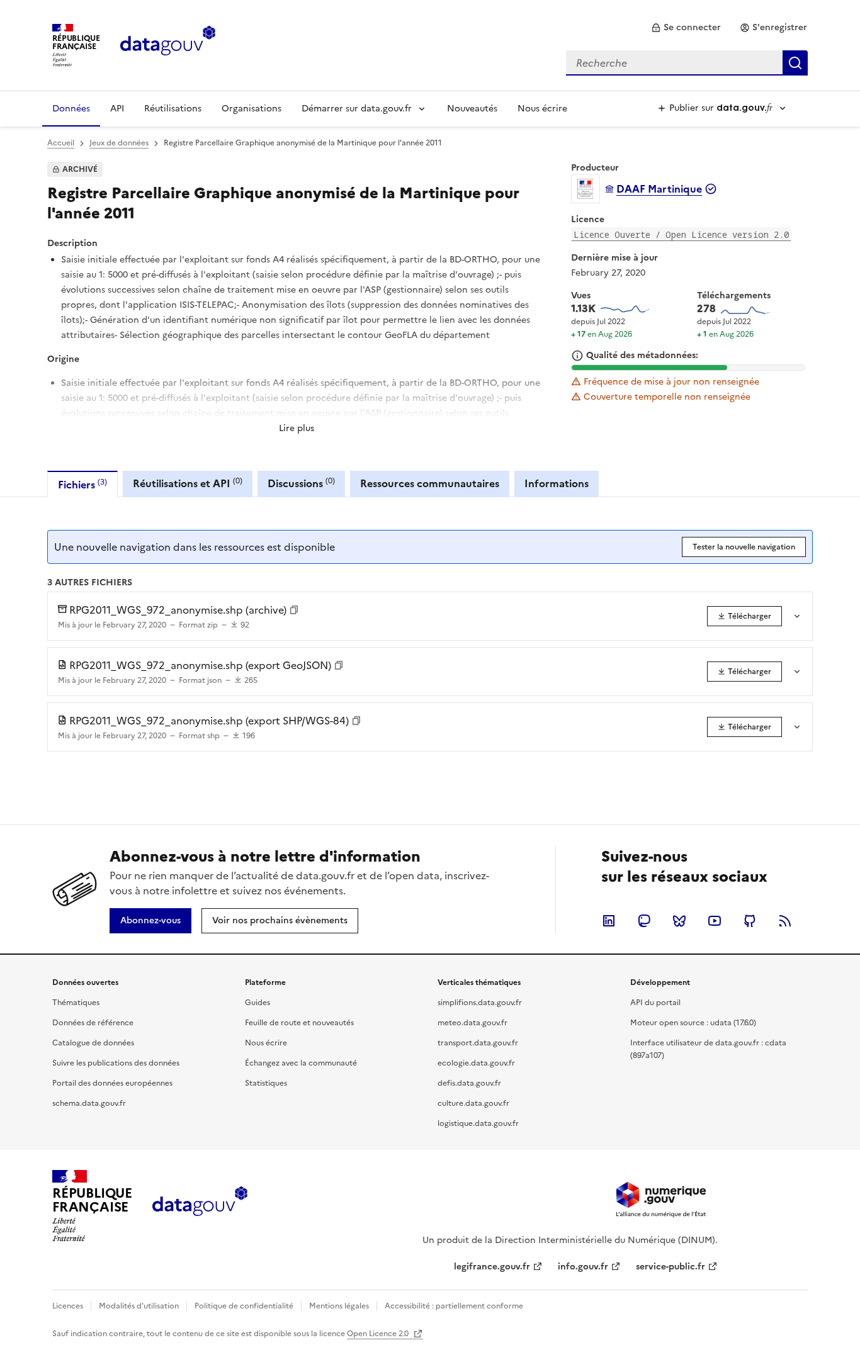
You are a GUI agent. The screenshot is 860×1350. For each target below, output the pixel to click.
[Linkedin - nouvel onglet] (608, 920)
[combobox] (687, 63)
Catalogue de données (93, 1043)
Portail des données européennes (112, 1083)
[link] (686, 27)
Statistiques (266, 1083)
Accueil (60, 143)
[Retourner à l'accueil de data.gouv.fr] (167, 44)
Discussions (301, 483)
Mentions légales (339, 1306)
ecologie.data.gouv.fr (476, 1063)
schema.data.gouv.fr (89, 1103)
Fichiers (82, 484)
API (117, 108)
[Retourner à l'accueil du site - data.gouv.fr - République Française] (199, 1206)
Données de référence (92, 1022)
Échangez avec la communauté (301, 1063)
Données (71, 108)
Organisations (251, 108)
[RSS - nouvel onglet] (785, 920)
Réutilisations (172, 108)
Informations (556, 483)
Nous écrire (542, 108)
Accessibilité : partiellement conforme (454, 1306)
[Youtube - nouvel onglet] (714, 920)
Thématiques (75, 1002)
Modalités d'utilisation (139, 1306)
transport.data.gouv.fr (478, 1043)
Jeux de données (119, 143)
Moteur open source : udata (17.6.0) (693, 1022)
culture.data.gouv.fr (473, 1103)
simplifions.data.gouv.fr (480, 1002)
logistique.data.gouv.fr (478, 1123)
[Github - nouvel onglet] (749, 920)
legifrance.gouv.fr (492, 1266)
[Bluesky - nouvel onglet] (679, 920)
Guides (257, 1002)
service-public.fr (670, 1266)
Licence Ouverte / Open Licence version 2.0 (681, 234)
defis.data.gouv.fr (469, 1083)
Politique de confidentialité (244, 1306)
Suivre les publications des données (115, 1063)
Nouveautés (472, 108)
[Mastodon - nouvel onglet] (644, 920)
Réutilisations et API (187, 483)
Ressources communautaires (429, 483)
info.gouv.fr (583, 1266)
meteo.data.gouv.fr (472, 1022)
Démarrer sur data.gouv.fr (357, 108)
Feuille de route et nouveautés (299, 1022)
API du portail (655, 1002)
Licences (67, 1306)
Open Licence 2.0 (378, 1333)
